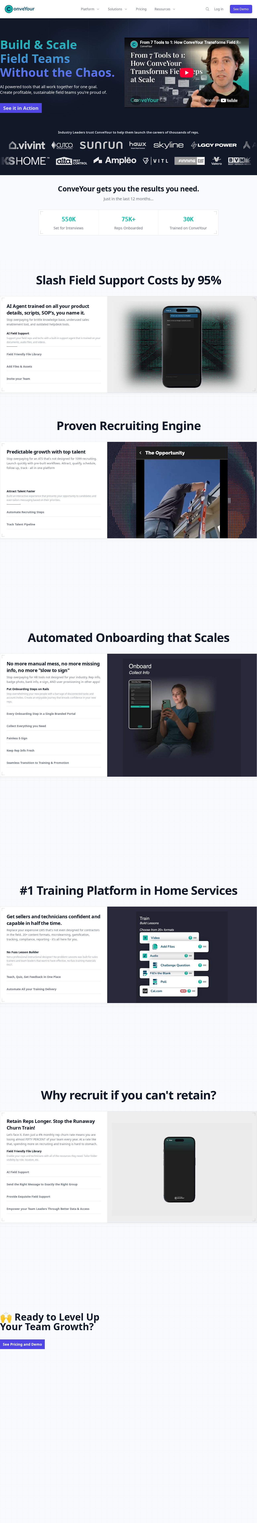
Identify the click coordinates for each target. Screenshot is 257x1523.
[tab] (54, 339)
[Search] (207, 9)
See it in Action (21, 108)
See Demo (241, 9)
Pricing (141, 9)
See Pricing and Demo (22, 1344)
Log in (218, 9)
